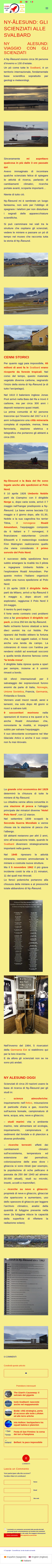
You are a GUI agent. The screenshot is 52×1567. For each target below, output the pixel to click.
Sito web (36, 1498)
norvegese (29, 523)
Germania (41, 691)
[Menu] (47, 8)
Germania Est (19, 1049)
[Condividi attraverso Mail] (26, 1373)
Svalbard (35, 67)
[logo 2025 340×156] (21, 8)
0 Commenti (10, 1357)
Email (35, 1490)
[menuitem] (47, 8)
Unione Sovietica (14, 691)
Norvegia (42, 687)
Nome (35, 1482)
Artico (29, 1102)
